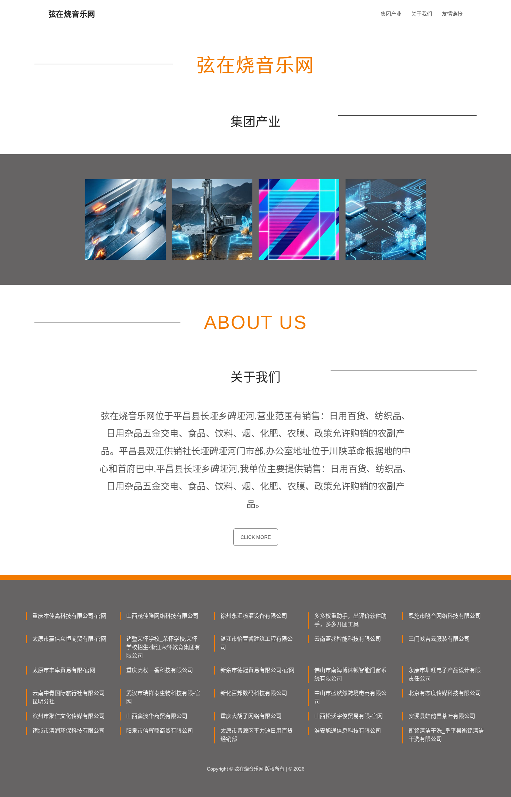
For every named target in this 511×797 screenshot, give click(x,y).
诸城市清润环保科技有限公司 (68, 731)
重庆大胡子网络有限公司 (251, 716)
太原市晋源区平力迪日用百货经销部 (256, 735)
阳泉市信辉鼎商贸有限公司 (159, 731)
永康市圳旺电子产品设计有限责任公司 (444, 674)
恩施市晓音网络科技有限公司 (444, 616)
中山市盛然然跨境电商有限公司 (350, 697)
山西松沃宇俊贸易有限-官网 (348, 716)
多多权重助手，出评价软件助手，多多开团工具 (350, 620)
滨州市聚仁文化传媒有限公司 (68, 716)
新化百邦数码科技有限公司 (253, 693)
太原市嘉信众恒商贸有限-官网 (69, 639)
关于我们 (421, 14)
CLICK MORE (256, 537)
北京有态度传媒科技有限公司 (444, 693)
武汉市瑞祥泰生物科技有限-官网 (163, 697)
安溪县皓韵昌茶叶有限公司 (441, 716)
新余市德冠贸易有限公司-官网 (257, 670)
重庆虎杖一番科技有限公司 (159, 670)
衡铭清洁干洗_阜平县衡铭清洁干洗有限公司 (446, 735)
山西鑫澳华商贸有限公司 (156, 716)
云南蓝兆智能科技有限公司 (347, 639)
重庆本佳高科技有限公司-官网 (69, 616)
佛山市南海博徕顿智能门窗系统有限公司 (350, 674)
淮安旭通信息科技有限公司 (347, 731)
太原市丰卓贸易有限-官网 (63, 670)
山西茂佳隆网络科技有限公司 (162, 616)
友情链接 (452, 14)
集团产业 (391, 14)
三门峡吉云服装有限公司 (439, 639)
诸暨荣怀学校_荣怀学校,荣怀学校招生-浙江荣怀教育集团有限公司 (163, 647)
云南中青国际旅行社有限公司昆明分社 (68, 697)
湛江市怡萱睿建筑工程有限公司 (256, 643)
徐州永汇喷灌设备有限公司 (253, 616)
